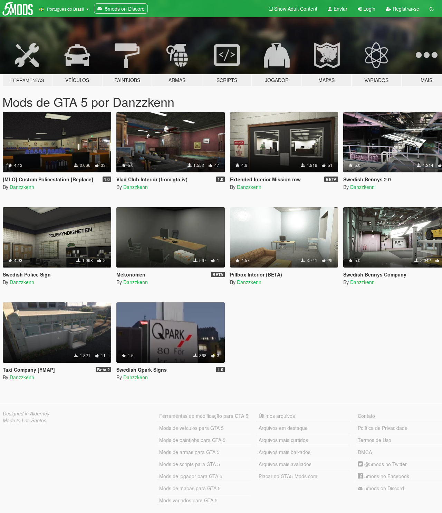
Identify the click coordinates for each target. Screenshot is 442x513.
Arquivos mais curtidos (283, 439)
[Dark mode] (431, 8)
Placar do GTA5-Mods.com (288, 476)
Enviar (339, 8)
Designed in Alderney (26, 413)
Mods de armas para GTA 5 (189, 452)
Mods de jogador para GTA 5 (190, 476)
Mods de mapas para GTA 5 (190, 488)
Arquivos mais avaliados (285, 464)
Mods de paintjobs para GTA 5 (192, 439)
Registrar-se (405, 8)
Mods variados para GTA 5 (188, 500)
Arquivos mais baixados (284, 452)
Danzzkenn (22, 186)
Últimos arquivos (277, 415)
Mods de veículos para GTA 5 (191, 427)
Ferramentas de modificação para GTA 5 (203, 415)
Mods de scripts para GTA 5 (189, 464)
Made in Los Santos (24, 420)
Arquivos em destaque (283, 427)
